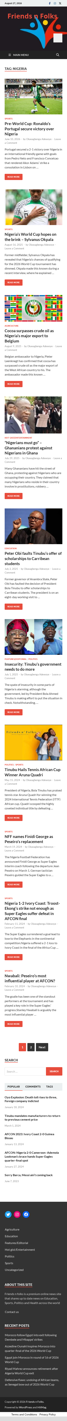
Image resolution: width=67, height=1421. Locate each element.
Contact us (12, 1312)
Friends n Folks (32, 16)
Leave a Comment (14, 248)
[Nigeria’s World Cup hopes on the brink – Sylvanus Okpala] (33, 207)
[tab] (14, 1087)
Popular (13, 1086)
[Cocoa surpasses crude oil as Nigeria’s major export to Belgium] (33, 308)
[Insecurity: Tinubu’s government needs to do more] (33, 637)
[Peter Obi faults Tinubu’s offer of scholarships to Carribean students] (33, 526)
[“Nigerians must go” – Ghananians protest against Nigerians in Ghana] (33, 415)
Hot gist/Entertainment (18, 437)
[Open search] (57, 55)
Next (42, 1047)
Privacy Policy (47, 1414)
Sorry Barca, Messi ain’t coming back (29, 1175)
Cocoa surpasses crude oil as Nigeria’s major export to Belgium (29, 335)
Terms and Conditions (24, 1414)
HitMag (41, 1407)
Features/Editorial (16, 659)
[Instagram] (55, 3)
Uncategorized (14, 1269)
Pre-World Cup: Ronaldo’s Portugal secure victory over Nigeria (29, 128)
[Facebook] (49, 3)
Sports (8, 118)
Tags (49, 1086)
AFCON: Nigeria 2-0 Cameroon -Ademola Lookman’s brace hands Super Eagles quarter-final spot (32, 1156)
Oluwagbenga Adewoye (39, 139)
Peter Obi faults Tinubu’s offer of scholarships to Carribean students (33, 558)
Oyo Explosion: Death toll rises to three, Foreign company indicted (31, 1099)
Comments (33, 1086)
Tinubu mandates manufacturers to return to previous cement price (32, 1117)
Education (11, 548)
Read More (12, 176)
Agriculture (12, 326)
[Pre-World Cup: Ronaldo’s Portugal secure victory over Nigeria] (33, 97)
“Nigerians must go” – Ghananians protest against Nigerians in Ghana (28, 447)
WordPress (25, 1407)
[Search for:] (33, 1071)
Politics (32, 659)
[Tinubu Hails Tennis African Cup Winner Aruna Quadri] (33, 743)
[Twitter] (60, 3)
